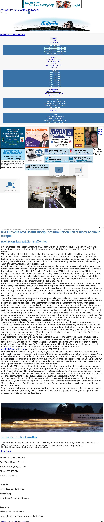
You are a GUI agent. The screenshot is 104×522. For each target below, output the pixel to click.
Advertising (53, 96)
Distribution (55, 107)
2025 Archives (55, 74)
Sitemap (19, 10)
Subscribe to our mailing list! (55, 120)
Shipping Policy (18, 521)
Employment (54, 42)
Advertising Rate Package (55, 105)
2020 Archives (55, 84)
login (26, 10)
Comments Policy (26, 521)
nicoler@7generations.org (13, 349)
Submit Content (55, 118)
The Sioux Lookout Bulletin (12, 34)
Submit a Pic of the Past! (55, 122)
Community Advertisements (55, 103)
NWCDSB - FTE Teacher (55, 53)
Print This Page (100, 131)
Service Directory (53, 92)
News (54, 40)
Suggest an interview (55, 116)
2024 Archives (55, 76)
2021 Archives (55, 82)
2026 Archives (55, 72)
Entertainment (53, 61)
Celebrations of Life (53, 65)
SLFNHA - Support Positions (55, 48)
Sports (53, 57)
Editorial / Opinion (53, 59)
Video (53, 63)
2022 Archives (55, 80)
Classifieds (53, 90)
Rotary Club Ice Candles (19, 437)
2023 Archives (55, 78)
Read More (6, 451)
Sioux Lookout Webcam (54, 94)
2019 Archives (55, 86)
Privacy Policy (10, 521)
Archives (53, 67)
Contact (10, 10)
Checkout (34, 10)
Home (3, 10)
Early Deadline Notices (55, 101)
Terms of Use (3, 521)
